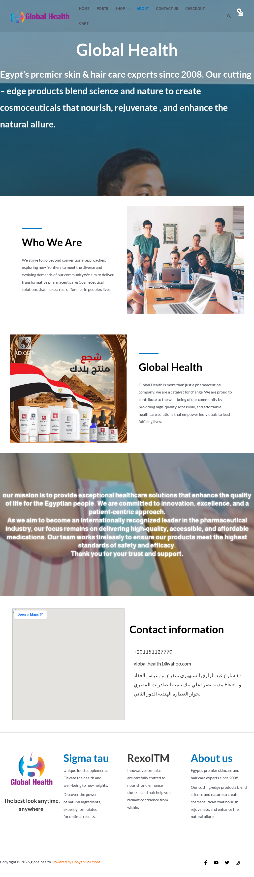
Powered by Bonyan (76, 862)
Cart (84, 24)
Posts (102, 9)
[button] (127, 9)
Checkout (195, 9)
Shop (120, 9)
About (143, 9)
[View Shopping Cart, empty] (240, 16)
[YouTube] (216, 862)
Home (84, 9)
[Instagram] (237, 862)
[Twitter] (227, 862)
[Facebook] (205, 862)
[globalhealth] (40, 15)
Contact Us (167, 9)
